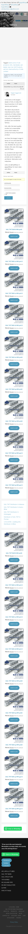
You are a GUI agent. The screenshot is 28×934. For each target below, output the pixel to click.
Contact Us (5, 915)
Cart (24, 915)
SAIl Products (18, 67)
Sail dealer (16, 65)
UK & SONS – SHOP (16, 915)
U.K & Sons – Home (14, 907)
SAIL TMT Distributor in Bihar (14, 909)
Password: (7, 188)
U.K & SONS (5, 13)
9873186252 (14, 4)
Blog (20, 913)
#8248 (22, 89)
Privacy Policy (14, 922)
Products (14, 911)
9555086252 (23, 2)
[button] (26, 14)
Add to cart (14, 236)
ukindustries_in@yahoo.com (10, 9)
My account (10, 917)
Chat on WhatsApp (14, 829)
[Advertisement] (14, 42)
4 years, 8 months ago (12, 75)
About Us (6, 911)
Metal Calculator (11, 913)
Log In (8, 197)
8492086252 (5, 4)
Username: (7, 183)
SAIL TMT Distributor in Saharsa (14, 504)
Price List (21, 911)
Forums (18, 917)
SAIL (11, 65)
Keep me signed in (11, 193)
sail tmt (5, 69)
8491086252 (5, 7)
